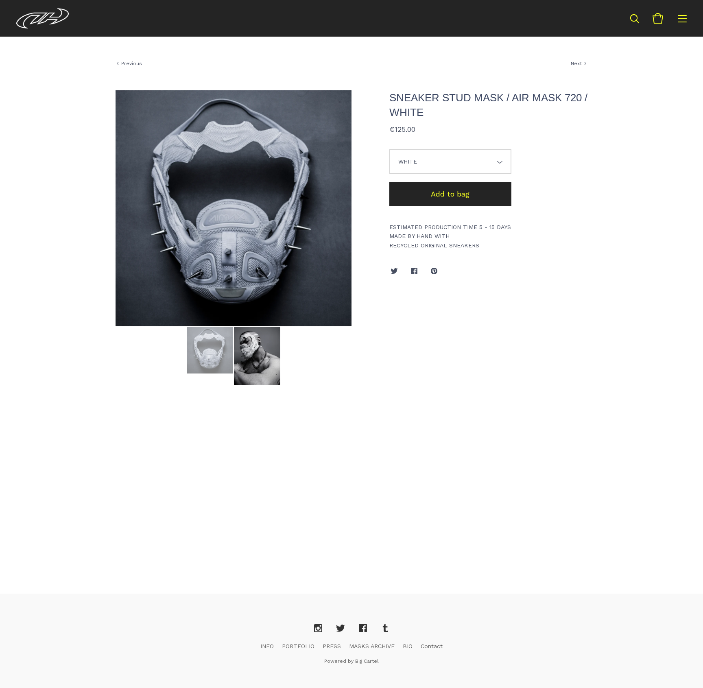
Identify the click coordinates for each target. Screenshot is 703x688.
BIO (408, 646)
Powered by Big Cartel (351, 661)
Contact (432, 646)
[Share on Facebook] (414, 271)
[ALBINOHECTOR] (42, 18)
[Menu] (682, 18)
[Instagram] (318, 628)
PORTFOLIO (298, 646)
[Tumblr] (385, 628)
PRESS (332, 646)
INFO (267, 646)
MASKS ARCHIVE (372, 646)
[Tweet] (394, 271)
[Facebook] (363, 628)
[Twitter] (340, 628)
